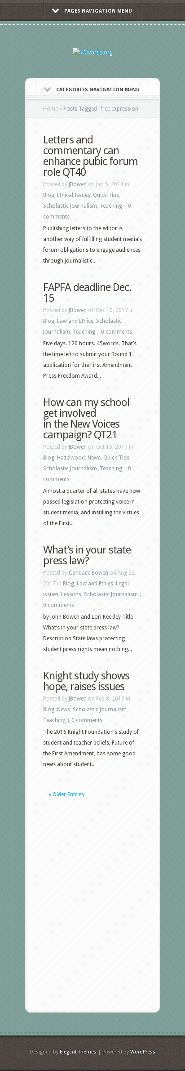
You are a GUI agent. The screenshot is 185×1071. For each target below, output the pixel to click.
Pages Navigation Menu (98, 11)
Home (50, 109)
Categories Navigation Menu (98, 90)
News (94, 458)
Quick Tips (106, 195)
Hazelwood (71, 458)
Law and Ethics (75, 321)
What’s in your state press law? (87, 555)
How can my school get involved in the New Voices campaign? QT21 (86, 418)
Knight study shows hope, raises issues (86, 681)
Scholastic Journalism (70, 206)
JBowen (78, 184)
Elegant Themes (78, 1052)
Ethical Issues (73, 195)
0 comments (116, 332)
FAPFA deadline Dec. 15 (87, 292)
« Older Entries (66, 794)
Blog (48, 195)
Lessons (71, 594)
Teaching (111, 206)
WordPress (142, 1052)
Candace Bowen (88, 573)
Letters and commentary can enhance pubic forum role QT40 (90, 156)
